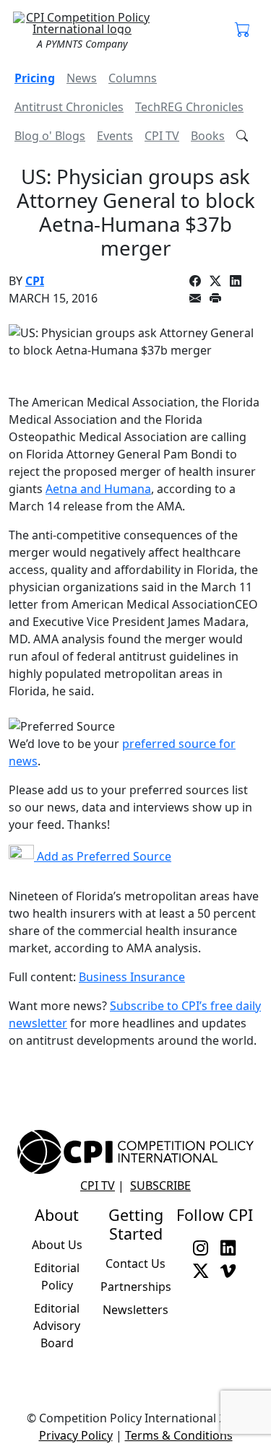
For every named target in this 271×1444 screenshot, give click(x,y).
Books (208, 136)
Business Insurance (132, 977)
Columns (132, 78)
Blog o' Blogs (49, 136)
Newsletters (135, 1310)
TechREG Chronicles (189, 107)
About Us (57, 1245)
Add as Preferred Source (102, 856)
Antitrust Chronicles (69, 107)
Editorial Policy (56, 1276)
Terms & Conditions (179, 1435)
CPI (34, 281)
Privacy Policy (76, 1435)
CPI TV (162, 136)
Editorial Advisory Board (56, 1325)
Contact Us (135, 1263)
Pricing (34, 78)
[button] (243, 30)
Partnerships (135, 1287)
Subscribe (160, 1185)
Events (115, 136)
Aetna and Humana (98, 489)
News (81, 78)
